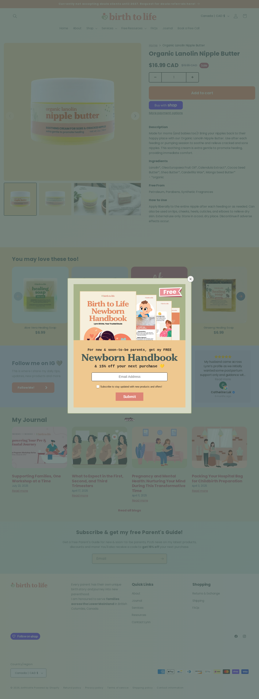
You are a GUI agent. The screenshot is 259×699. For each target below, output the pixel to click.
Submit (129, 397)
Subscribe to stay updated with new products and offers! (131, 386)
